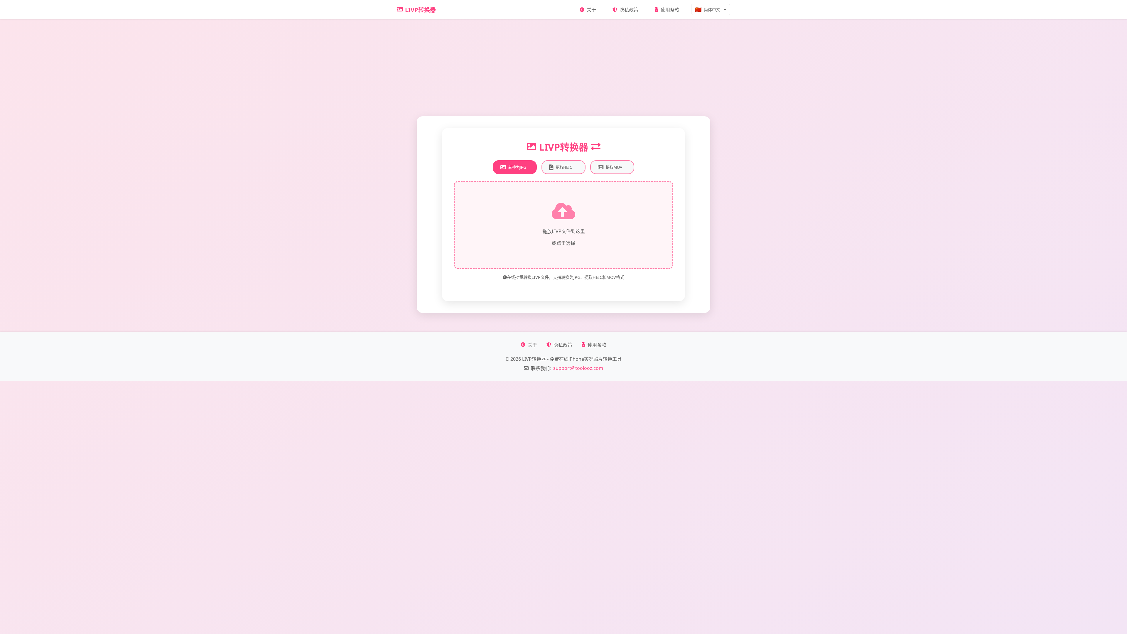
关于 (591, 9)
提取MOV (614, 167)
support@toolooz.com (578, 368)
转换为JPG (517, 167)
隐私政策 (629, 9)
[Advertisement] (563, 63)
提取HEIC (564, 167)
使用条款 (670, 9)
